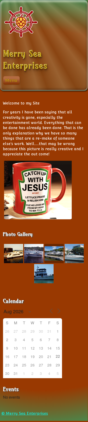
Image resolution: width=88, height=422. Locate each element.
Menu (11, 80)
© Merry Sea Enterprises (24, 413)
